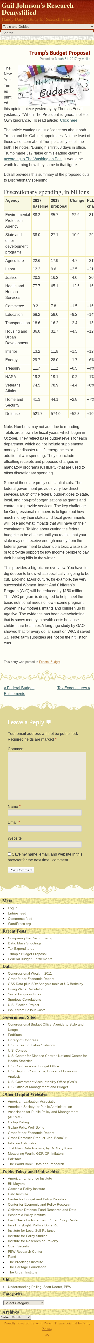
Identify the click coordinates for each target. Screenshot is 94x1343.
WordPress (43, 1322)
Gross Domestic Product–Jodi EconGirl (37, 1138)
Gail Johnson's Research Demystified (38, 8)
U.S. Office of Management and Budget (38, 1087)
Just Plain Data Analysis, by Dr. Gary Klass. (41, 1148)
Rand (12, 1257)
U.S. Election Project (23, 1005)
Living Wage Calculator (25, 989)
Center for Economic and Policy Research (40, 1204)
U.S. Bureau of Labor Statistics (31, 1045)
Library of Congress (23, 1040)
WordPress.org (19, 924)
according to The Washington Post (33, 159)
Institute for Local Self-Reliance (31, 1230)
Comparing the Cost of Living (30, 938)
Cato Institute (18, 1194)
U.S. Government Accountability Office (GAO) (42, 1082)
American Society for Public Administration (40, 1107)
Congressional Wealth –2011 (30, 973)
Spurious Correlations (24, 999)
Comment (16, 749)
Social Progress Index (24, 994)
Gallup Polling (18, 1122)
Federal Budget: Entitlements (30, 959)
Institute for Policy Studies (27, 1236)
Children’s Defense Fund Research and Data (42, 1210)
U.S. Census (17, 1050)
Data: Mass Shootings (24, 943)
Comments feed (20, 919)
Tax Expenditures (73, 688)
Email (14, 822)
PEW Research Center (25, 1251)
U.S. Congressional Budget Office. (34, 1066)
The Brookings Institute (25, 1262)
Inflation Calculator (22, 1143)
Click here (68, 120)
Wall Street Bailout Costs (26, 1010)
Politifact (14, 1159)
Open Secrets (18, 1246)
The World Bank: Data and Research (36, 1164)
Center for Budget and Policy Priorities (37, 1199)
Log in (12, 908)
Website (15, 838)
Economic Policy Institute (27, 1215)
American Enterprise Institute (30, 1178)
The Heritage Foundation (27, 1267)
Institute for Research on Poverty (33, 1241)
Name (14, 806)
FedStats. (15, 1035)
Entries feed (17, 913)
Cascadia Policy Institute (26, 1189)
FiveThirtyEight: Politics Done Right (34, 1225)
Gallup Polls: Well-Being (26, 1127)
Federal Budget (49, 662)
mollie (86, 59)
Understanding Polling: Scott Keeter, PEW (39, 1287)
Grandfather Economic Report (31, 979)
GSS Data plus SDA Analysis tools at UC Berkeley (45, 984)
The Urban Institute (22, 1272)
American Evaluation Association (32, 1101)
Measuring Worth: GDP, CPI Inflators (36, 1153)
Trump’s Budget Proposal (27, 954)
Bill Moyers (16, 1184)
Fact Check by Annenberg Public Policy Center (43, 1220)
